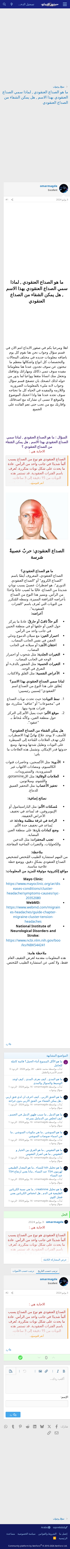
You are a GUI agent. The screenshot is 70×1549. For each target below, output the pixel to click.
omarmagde (48, 186)
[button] (64, 1371)
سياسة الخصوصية (26, 1533)
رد (7, 1044)
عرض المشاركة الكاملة (55, 1259)
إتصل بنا (63, 1533)
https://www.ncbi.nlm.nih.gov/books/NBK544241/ (33, 942)
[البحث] (4, 4)
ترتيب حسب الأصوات (23, 1270)
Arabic (44, 1527)
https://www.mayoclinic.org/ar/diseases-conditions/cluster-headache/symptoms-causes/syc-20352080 (33, 890)
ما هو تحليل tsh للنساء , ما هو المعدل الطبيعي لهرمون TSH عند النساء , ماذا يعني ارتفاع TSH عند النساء (35, 1171)
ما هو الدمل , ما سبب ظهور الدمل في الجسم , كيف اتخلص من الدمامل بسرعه (35, 1116)
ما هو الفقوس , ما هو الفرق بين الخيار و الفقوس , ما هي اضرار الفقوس (39, 1152)
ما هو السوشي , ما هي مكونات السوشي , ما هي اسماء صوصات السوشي (36, 1134)
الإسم (64, 1397)
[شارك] (12, 200)
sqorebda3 (59, 1527)
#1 (7, 199)
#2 (7, 1292)
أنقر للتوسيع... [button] (37, 483)
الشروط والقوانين (47, 1533)
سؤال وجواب (55, 1090)
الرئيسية (63, 1538)
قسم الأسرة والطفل (52, 1072)
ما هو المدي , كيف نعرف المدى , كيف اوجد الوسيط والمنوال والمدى (37, 1081)
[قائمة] (64, 4)
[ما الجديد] (11, 4)
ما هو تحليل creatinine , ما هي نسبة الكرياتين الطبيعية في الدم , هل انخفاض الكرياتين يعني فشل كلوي (35, 1193)
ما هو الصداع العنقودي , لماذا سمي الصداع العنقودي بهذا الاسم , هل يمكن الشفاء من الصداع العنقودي (35, 97)
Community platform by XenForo (37, 1545)
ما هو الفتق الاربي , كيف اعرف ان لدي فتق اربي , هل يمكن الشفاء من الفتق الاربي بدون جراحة (34, 1099)
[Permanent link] (37, 307)
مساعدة (11, 1533)
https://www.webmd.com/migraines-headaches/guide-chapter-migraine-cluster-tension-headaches (33, 914)
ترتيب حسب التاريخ (47, 1270)
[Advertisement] (35, 45)
